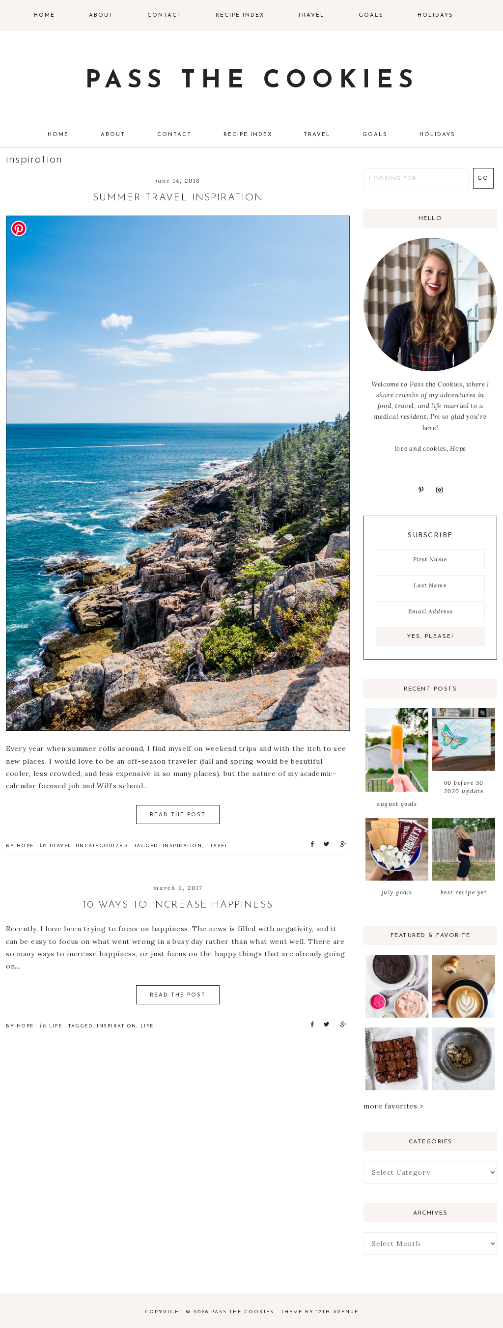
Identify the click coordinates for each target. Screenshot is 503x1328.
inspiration (182, 846)
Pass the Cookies (252, 81)
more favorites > (393, 1106)
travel (60, 846)
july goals (397, 892)
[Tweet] (325, 844)
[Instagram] (439, 489)
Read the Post (178, 815)
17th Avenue (337, 1312)
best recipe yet (464, 892)
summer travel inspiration (178, 198)
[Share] (310, 844)
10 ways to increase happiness (178, 905)
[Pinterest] (421, 489)
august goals (397, 803)
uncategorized (102, 846)
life (55, 1026)
